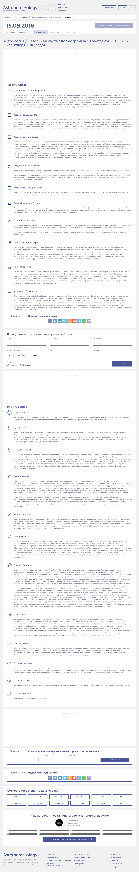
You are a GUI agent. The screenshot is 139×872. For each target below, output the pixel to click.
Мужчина (13, 365)
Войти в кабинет (80, 860)
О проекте (50, 854)
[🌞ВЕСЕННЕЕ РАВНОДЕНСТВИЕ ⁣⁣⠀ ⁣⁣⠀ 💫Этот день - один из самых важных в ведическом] (22, 830)
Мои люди (78, 867)
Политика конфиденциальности (54, 864)
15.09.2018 (38, 803)
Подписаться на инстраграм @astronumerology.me (69, 839)
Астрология (63, 4)
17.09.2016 (59, 797)
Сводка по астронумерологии (18, 32)
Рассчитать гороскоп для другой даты (114, 25)
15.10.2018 (80, 803)
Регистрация (109, 8)
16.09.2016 (17, 797)
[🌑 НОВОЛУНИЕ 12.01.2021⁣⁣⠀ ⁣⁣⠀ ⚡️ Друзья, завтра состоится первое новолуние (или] (117, 834)
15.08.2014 (101, 803)
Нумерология (63, 8)
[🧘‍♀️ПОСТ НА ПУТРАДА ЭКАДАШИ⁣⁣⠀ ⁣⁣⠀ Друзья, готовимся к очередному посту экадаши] (54, 834)
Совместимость (116, 864)
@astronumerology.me (93, 815)
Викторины (115, 867)
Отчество (97, 339)
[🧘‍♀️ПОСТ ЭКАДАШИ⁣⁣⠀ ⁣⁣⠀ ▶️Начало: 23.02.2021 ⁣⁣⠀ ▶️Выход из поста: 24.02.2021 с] (85, 830)
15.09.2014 (17, 803)
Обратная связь (52, 857)
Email (72, 755)
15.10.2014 (59, 803)
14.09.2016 (38, 797)
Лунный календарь (81, 854)
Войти (122, 8)
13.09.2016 (80, 797)
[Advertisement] (69, 68)
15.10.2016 (101, 797)
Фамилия (54, 339)
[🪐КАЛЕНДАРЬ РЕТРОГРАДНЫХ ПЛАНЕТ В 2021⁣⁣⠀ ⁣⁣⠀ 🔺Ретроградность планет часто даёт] (85, 834)
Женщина (27, 365)
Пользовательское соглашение (58, 860)
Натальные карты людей (84, 857)
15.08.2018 (122, 803)
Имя (9, 339)
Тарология (62, 11)
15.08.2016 (122, 797)
